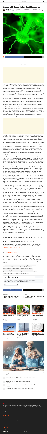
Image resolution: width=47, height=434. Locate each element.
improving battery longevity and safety (10, 270)
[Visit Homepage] (23, 1)
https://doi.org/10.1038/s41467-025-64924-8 (12, 247)
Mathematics (26, 432)
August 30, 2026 (5, 320)
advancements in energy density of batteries (14, 265)
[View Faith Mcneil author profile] (4, 10)
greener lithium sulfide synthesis (26, 268)
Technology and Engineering (15, 4)
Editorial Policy (27, 429)
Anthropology (5, 431)
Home (4, 4)
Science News (8, 4)
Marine (25, 431)
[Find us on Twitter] (5, 411)
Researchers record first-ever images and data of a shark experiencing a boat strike (20, 384)
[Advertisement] (23, 61)
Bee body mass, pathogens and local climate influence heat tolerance (18, 381)
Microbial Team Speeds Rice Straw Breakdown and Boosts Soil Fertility (23, 317)
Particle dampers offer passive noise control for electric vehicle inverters (23, 334)
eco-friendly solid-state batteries (9, 266)
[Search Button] (43, 1)
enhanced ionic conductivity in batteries (24, 266)
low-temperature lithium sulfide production (11, 271)
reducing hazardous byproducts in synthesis (28, 271)
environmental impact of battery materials (11, 268)
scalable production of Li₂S (8, 273)
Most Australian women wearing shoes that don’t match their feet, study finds (17, 418)
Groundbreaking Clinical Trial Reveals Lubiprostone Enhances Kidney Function (19, 388)
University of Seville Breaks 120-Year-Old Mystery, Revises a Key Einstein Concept (20, 377)
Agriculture (5, 429)
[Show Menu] (3, 1)
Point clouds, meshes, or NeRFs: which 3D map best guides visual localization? (38, 334)
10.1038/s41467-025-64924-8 (11, 252)
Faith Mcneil (8, 9)
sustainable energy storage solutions (21, 273)
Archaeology (5, 432)
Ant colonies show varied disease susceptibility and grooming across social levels (18, 420)
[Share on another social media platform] (43, 57)
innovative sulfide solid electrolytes (25, 270)
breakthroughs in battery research (29, 265)
